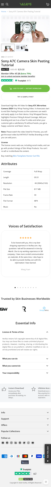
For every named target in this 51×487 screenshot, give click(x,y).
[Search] (7, 4)
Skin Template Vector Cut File (26, 156)
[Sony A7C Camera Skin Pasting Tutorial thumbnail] (7, 48)
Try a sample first (25, 97)
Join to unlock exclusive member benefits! (18, 76)
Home (3, 11)
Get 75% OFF (47, 452)
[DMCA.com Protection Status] (25, 480)
